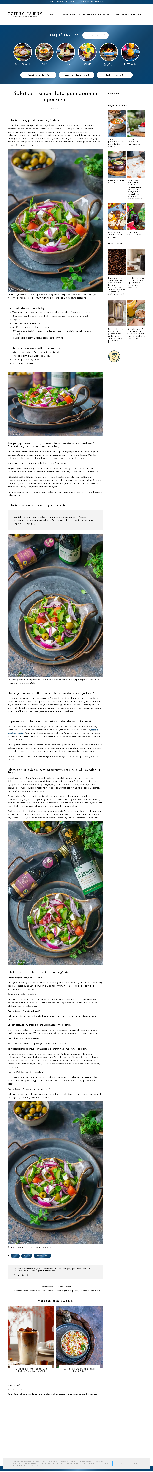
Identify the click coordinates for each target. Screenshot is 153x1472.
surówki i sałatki (42, 1256)
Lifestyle (136, 14)
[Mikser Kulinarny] (114, 362)
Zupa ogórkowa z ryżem (116, 181)
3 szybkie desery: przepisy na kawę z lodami (33, 1291)
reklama (26, 1256)
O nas (53, 2)
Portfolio (84, 2)
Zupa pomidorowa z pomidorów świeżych (115, 142)
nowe (15, 1256)
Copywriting (97, 2)
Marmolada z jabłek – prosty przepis (115, 234)
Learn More (120, 1463)
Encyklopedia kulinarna (96, 14)
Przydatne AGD (121, 14)
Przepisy (55, 14)
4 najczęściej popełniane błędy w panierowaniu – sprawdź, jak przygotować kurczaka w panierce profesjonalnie (135, 189)
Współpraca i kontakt (67, 2)
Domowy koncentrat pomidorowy (133, 141)
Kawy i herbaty (71, 14)
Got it (135, 1463)
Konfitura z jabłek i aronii (134, 233)
